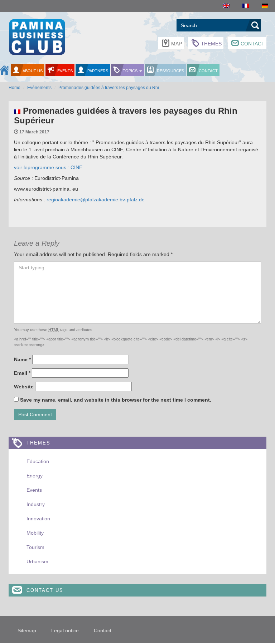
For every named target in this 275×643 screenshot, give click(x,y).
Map (176, 43)
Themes (211, 43)
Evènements (39, 87)
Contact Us (44, 590)
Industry (35, 504)
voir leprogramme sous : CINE (48, 167)
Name (22, 359)
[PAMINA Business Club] (37, 36)
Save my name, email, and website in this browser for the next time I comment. (115, 400)
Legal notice (65, 630)
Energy (34, 475)
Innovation (38, 518)
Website (24, 386)
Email (22, 373)
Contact (253, 43)
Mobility (35, 533)
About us (33, 71)
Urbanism (37, 561)
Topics (131, 71)
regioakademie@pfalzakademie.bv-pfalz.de (95, 199)
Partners (97, 71)
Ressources (170, 71)
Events (65, 71)
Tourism (35, 547)
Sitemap (27, 630)
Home (14, 87)
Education (37, 461)
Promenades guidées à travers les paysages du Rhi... (110, 87)
